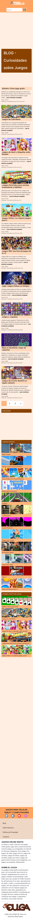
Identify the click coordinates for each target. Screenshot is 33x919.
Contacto (6, 837)
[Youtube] (19, 815)
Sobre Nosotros (8, 828)
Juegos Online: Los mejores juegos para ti (16, 219)
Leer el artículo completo (14, 97)
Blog (4, 823)
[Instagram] (25, 815)
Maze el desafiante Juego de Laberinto (14, 349)
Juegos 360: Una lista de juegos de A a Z (16, 252)
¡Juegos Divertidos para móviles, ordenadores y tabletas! (15, 186)
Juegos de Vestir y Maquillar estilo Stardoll (16, 153)
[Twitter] (6, 815)
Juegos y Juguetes (10, 317)
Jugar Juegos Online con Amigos (15, 286)
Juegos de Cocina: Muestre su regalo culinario (14, 382)
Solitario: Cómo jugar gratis (13, 88)
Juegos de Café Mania (11, 119)
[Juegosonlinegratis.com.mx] (17, 3)
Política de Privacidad (10, 832)
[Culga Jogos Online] (16, 907)
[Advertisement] (16, 29)
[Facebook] (12, 815)
